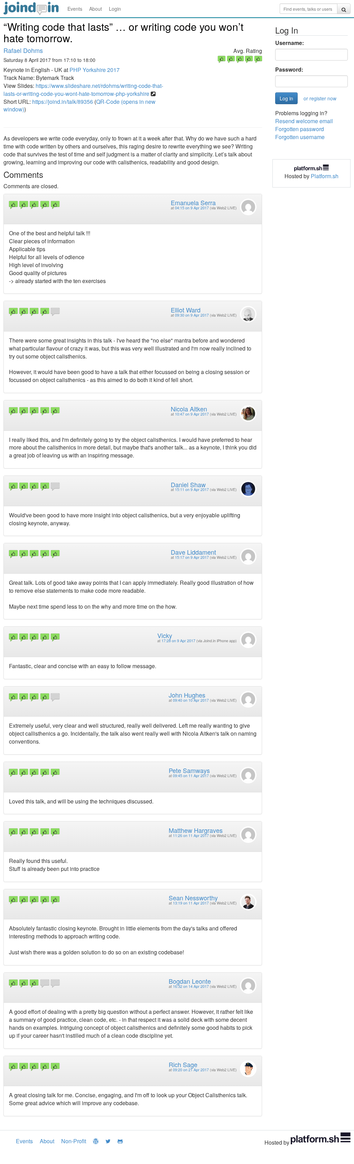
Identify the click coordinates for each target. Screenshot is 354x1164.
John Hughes (187, 694)
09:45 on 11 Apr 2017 (191, 775)
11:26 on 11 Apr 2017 (191, 835)
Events (74, 8)
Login (115, 8)
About (95, 8)
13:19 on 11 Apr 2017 (191, 903)
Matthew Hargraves (196, 830)
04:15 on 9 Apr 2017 (192, 207)
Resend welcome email (304, 121)
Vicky (164, 635)
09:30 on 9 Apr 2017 (192, 315)
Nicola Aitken (189, 408)
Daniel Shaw (188, 484)
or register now (320, 98)
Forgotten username (300, 137)
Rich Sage (183, 1064)
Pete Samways (189, 770)
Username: (289, 43)
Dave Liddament (193, 551)
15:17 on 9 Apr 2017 (192, 557)
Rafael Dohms (23, 50)
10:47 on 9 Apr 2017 (192, 414)
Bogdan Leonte (190, 980)
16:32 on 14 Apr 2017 (191, 986)
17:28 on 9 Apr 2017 (178, 640)
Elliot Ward (186, 309)
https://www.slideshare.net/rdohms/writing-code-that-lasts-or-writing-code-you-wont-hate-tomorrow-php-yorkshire (83, 90)
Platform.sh (324, 176)
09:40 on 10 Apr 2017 (191, 700)
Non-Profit (73, 1141)
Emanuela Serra (193, 202)
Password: (289, 69)
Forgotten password (299, 129)
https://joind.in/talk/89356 (62, 102)
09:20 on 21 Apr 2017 (191, 1069)
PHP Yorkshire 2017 (94, 70)
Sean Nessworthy (193, 897)
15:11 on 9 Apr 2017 (192, 489)
